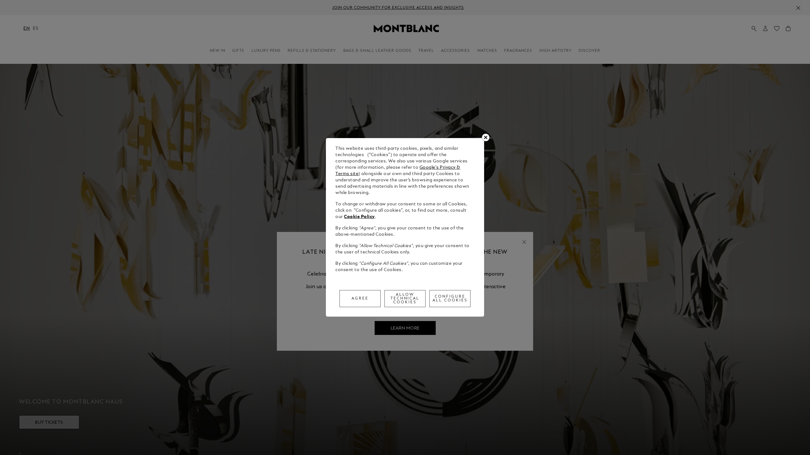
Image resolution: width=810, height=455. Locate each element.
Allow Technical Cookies (405, 298)
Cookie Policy (359, 217)
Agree (360, 298)
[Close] (485, 137)
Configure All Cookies (450, 298)
